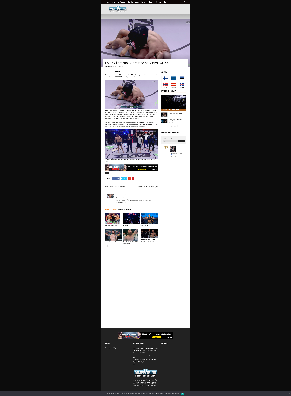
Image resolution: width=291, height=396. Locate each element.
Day (172, 138)
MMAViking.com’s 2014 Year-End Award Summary (145, 348)
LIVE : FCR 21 (126, 225)
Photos (143, 2)
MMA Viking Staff (110, 66)
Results (130, 2)
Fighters (150, 2)
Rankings (158, 2)
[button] (184, 2)
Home (107, 2)
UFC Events (121, 2)
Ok (182, 393)
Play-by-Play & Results (129, 172)
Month (164, 138)
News (113, 2)
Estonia (182, 81)
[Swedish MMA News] (165, 78)
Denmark (173, 87)
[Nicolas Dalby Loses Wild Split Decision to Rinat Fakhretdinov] (149, 233)
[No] (289, 393)
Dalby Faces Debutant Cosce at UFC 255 (115, 186)
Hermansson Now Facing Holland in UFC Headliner (148, 187)
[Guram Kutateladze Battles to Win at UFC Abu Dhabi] (131, 235)
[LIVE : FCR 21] (131, 218)
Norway (165, 87)
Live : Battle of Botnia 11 (110, 241)
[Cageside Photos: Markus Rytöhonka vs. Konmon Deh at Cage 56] (164, 121)
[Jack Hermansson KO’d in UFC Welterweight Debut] (113, 218)
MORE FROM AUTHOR (124, 209)
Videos (137, 2)
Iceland (182, 87)
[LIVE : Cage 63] (149, 218)
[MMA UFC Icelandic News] (181, 84)
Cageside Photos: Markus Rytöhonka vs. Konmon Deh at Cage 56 (176, 120)
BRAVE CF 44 (112, 172)
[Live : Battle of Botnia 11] (113, 235)
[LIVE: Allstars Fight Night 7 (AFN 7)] (173, 103)
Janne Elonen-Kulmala (176, 153)
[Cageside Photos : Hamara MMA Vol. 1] (164, 115)
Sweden (174, 81)
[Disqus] (131, 270)
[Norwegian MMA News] (165, 84)
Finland (165, 81)
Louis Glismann (115, 75)
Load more (173, 126)
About (165, 2)
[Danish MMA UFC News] (173, 84)
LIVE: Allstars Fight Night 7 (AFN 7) (171, 110)
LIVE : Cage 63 (144, 225)
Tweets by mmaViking (110, 348)
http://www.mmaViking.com (120, 197)
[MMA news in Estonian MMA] (181, 78)
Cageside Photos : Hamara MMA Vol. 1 (176, 113)
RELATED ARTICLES (111, 209)
